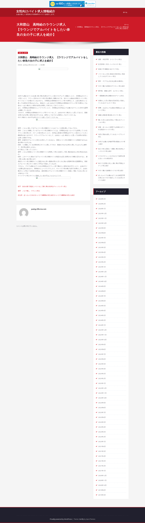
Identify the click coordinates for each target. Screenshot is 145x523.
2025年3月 (102, 257)
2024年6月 (102, 301)
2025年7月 (102, 238)
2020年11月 (102, 480)
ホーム (125, 12)
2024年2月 (102, 320)
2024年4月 (102, 310)
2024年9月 (102, 286)
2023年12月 (102, 330)
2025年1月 (102, 267)
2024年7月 (102, 296)
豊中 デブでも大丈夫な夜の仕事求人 (110, 81)
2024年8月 (102, 291)
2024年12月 (102, 272)
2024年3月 (102, 315)
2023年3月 (102, 374)
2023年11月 (102, 335)
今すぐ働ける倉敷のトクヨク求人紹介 (110, 170)
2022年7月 (102, 412)
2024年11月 (102, 276)
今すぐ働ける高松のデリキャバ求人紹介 (111, 86)
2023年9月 (102, 344)
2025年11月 (102, 218)
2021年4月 (102, 456)
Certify (81, 519)
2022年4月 (102, 427)
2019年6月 (102, 490)
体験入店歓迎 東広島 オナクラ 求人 (110, 115)
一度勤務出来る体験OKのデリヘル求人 (111, 96)
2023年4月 (102, 369)
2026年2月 (102, 204)
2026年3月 (102, 199)
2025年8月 (102, 233)
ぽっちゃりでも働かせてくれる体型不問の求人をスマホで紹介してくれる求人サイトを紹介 (111, 177)
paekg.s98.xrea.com (30, 65)
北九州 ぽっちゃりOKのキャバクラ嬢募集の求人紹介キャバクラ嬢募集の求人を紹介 (46, 195)
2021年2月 (102, 466)
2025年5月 (102, 247)
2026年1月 (102, 209)
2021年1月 (102, 471)
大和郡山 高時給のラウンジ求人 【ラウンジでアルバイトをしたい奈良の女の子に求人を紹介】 (103, 27)
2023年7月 (102, 354)
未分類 (42, 65)
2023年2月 (102, 378)
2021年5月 (102, 451)
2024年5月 (102, 306)
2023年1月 (102, 383)
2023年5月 (102, 364)
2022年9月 (102, 403)
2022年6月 (102, 417)
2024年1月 (102, 325)
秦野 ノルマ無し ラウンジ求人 (29, 191)
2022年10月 (102, 398)
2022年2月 (102, 437)
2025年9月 (102, 228)
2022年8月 (102, 408)
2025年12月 (102, 213)
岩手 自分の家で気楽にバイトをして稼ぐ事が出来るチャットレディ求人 (42, 186)
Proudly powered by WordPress (61, 519)
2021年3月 (102, 461)
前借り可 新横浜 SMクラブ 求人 (108, 69)
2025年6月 (102, 243)
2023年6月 (102, 359)
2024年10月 (102, 281)
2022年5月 (102, 422)
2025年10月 (102, 223)
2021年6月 (102, 446)
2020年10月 (102, 485)
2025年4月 (102, 252)
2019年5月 (102, 495)
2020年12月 (102, 475)
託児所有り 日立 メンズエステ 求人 (110, 64)
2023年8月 (102, 349)
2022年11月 (102, 393)
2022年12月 (102, 388)
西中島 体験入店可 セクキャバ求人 (110, 91)
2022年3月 (102, 432)
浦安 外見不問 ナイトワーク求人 (110, 59)
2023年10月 (102, 340)
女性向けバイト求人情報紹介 (35, 11)
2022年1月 (102, 441)
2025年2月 (102, 262)
